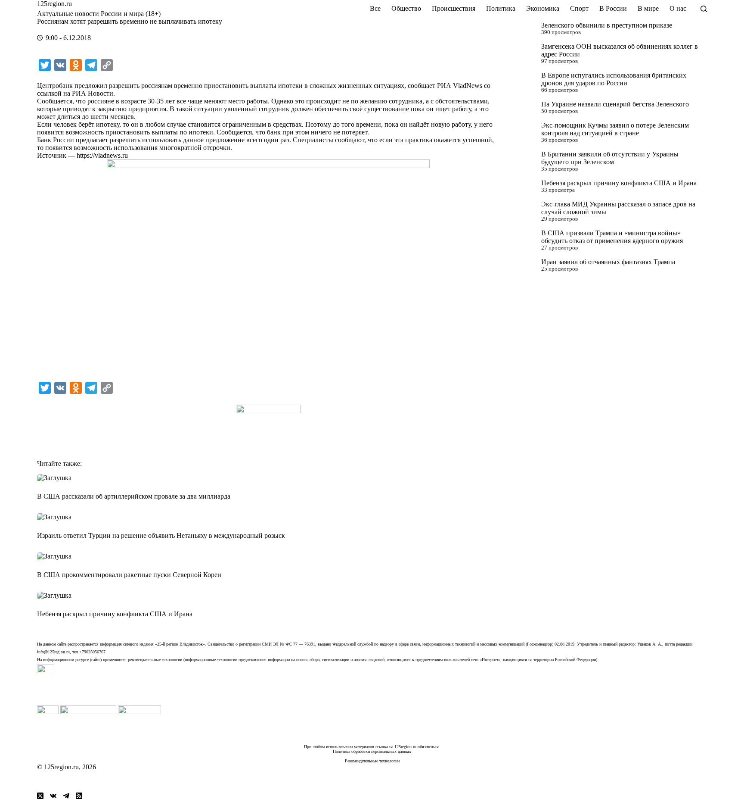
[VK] (53, 796)
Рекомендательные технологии (372, 760)
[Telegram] (66, 796)
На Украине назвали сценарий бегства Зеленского (615, 104)
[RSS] (79, 796)
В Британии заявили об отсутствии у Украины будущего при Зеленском (610, 157)
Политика (500, 8)
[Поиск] (704, 9)
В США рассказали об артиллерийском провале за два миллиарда (133, 496)
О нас (678, 8)
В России (613, 8)
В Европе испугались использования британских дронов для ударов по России (613, 79)
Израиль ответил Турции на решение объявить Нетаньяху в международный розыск (161, 535)
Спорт (579, 8)
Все (375, 8)
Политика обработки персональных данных (372, 751)
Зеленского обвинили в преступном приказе (606, 25)
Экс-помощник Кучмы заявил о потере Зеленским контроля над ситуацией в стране (615, 129)
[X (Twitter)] (40, 796)
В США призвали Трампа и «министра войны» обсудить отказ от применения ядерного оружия (612, 236)
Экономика (542, 8)
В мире (648, 8)
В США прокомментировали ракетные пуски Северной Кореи (129, 574)
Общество (406, 8)
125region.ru (54, 3)
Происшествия (453, 8)
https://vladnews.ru (102, 155)
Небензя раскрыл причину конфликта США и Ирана (619, 183)
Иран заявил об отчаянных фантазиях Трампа (608, 261)
